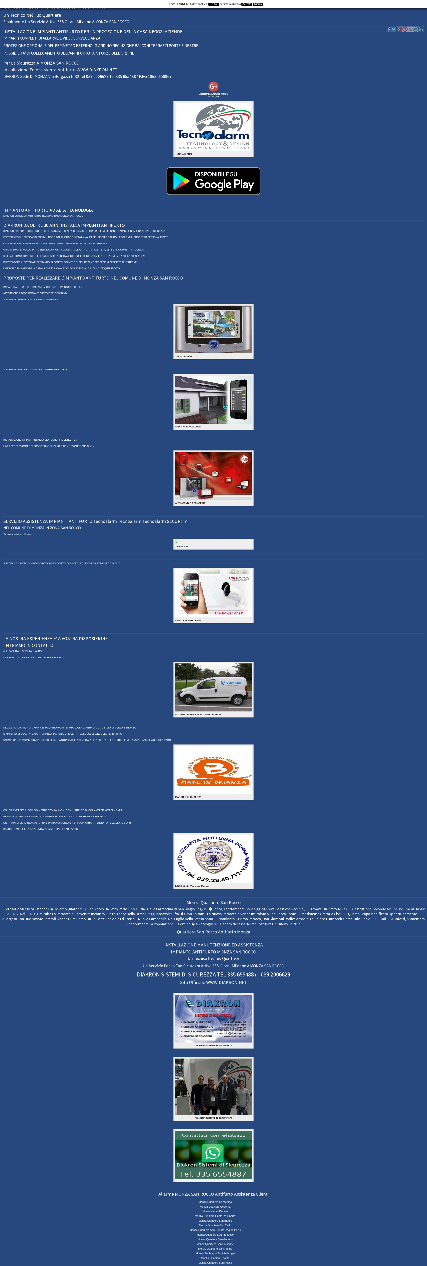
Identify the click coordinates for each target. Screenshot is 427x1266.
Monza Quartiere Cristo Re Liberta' (215, 1216)
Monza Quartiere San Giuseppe (215, 1244)
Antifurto (227, 932)
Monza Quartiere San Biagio (215, 1220)
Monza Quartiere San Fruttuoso (215, 1234)
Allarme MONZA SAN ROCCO (186, 1194)
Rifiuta (258, 4)
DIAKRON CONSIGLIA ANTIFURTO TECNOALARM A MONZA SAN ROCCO (43, 215)
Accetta (246, 4)
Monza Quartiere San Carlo (215, 1225)
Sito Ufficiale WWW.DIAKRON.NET (213, 982)
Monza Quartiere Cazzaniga (215, 1202)
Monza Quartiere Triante (215, 1258)
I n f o (213, 4)
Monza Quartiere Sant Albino (215, 1248)
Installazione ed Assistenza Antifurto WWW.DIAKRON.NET (60, 70)
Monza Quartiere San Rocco (213, 902)
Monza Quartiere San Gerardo (215, 1239)
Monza (243, 932)
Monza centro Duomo (215, 1211)
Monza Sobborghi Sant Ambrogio (215, 1253)
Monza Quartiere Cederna (215, 1206)
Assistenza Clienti (251, 1194)
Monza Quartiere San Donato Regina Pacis (215, 1230)
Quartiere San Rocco (197, 932)
